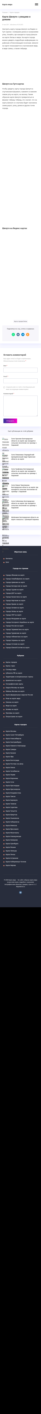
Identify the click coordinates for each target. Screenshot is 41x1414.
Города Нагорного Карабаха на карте (20, 622)
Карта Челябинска (12, 771)
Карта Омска (10, 768)
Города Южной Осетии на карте (17, 648)
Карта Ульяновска (12, 818)
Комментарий (8, 394)
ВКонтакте (18, 334)
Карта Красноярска (13, 789)
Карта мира (7, 4)
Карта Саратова (11, 807)
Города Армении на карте (15, 582)
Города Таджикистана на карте (17, 629)
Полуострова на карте (14, 717)
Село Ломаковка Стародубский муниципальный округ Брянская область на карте (23, 457)
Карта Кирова (11, 865)
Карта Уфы (10, 757)
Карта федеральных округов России (19, 695)
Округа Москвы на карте (15, 688)
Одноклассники (27, 334)
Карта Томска (10, 796)
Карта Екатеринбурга (13, 742)
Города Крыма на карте (14, 604)
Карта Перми (10, 775)
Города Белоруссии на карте (16, 586)
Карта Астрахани (12, 858)
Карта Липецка (11, 851)
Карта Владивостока (13, 793)
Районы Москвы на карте (15, 691)
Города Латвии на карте (15, 608)
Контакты (9, 559)
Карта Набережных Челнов (16, 862)
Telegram (22, 334)
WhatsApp (13, 334)
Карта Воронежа (12, 778)
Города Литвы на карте (14, 611)
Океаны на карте (12, 702)
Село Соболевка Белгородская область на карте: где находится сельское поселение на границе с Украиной (24, 504)
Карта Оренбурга (12, 844)
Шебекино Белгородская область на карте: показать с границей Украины (25, 518)
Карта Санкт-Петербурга (15, 735)
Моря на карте (11, 706)
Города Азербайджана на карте (17, 579)
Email (5, 376)
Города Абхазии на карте (15, 575)
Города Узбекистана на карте (17, 637)
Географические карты (14, 684)
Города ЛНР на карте (13, 615)
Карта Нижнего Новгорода (16, 746)
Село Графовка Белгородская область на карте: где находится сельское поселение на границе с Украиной (24, 472)
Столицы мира (11, 670)
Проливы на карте (12, 713)
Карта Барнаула (12, 800)
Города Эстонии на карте (15, 644)
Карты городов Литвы (20, 321)
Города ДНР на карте (13, 593)
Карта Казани (11, 753)
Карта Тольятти (11, 811)
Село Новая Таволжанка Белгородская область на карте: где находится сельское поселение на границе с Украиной (24, 488)
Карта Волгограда (12, 760)
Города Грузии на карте (14, 590)
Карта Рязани (11, 847)
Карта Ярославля (12, 829)
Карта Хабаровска (12, 822)
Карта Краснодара (12, 786)
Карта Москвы (11, 731)
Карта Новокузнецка (13, 836)
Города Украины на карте (15, 640)
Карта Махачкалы (12, 833)
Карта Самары (11, 749)
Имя (5, 366)
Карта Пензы (10, 854)
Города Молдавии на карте (16, 619)
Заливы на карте (12, 709)
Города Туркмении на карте (16, 633)
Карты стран (10, 666)
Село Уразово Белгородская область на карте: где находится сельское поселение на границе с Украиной (24, 442)
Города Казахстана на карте (16, 597)
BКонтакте (20, 892)
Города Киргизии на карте (15, 601)
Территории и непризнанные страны (19, 677)
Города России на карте (15, 626)
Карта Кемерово (12, 840)
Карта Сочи (10, 782)
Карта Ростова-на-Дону (14, 764)
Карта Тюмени (11, 804)
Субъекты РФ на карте (14, 673)
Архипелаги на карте (13, 680)
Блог (7, 562)
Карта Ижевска (11, 826)
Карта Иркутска (11, 815)
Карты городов (11, 662)
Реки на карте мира (13, 699)
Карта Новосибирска (13, 739)
